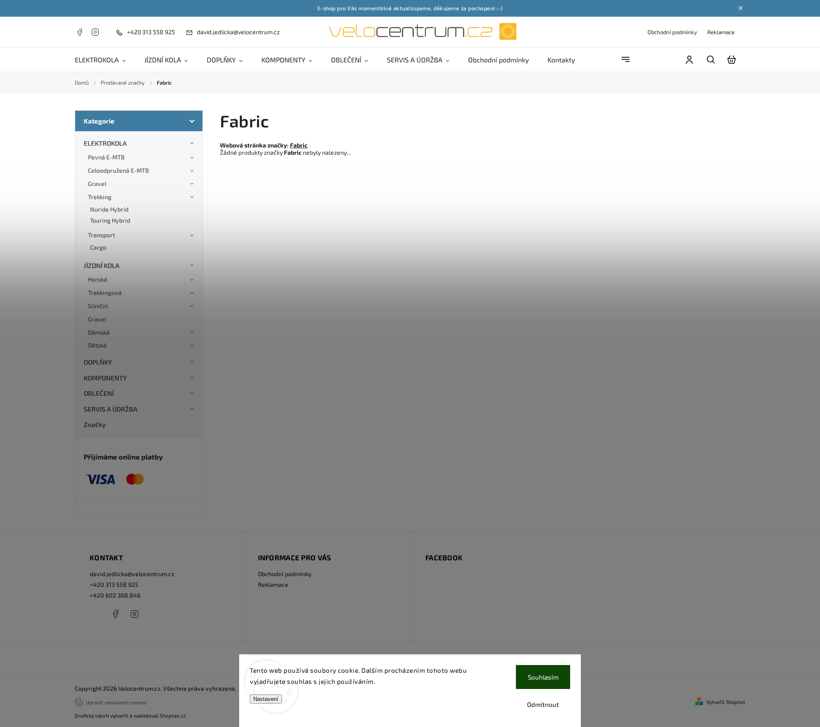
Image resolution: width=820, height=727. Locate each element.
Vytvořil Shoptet (725, 702)
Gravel (97, 183)
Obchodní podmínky (672, 32)
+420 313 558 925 (114, 584)
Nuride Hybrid (109, 209)
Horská (97, 279)
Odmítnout (543, 704)
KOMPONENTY (105, 378)
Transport (101, 234)
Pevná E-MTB (106, 157)
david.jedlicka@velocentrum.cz (132, 573)
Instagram (95, 32)
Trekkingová (105, 292)
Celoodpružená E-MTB (118, 170)
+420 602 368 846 (115, 595)
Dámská (99, 332)
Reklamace (721, 32)
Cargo (98, 247)
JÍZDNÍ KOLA (102, 265)
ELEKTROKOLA (105, 143)
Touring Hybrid (110, 220)
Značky (94, 424)
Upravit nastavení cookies (116, 702)
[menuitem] (105, 60)
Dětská (97, 345)
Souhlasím (543, 677)
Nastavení (265, 699)
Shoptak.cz (173, 715)
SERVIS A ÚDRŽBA (111, 409)
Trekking (99, 196)
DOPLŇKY (98, 362)
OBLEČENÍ (99, 393)
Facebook (79, 32)
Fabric (299, 145)
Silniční (98, 305)
